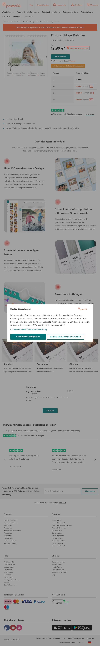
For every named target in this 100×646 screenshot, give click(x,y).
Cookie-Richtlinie (18, 329)
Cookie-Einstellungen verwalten (65, 336)
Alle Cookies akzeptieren (28, 336)
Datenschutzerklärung (37, 329)
